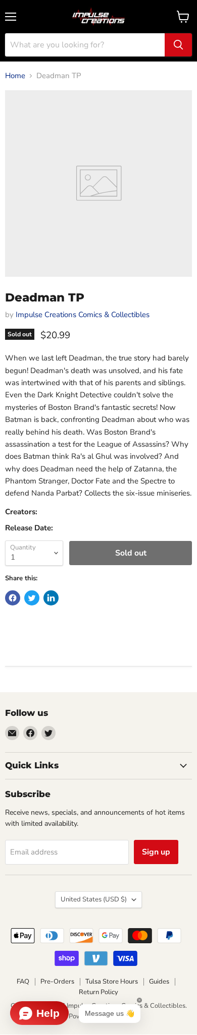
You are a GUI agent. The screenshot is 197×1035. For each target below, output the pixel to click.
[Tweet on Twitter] (31, 597)
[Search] (178, 44)
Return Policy (98, 992)
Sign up (156, 852)
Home (15, 76)
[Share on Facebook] (12, 597)
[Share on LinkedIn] (51, 597)
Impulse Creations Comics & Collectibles (83, 315)
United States (94, 899)
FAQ (23, 981)
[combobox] (85, 44)
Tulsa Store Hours (111, 981)
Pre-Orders (57, 981)
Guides (159, 981)
